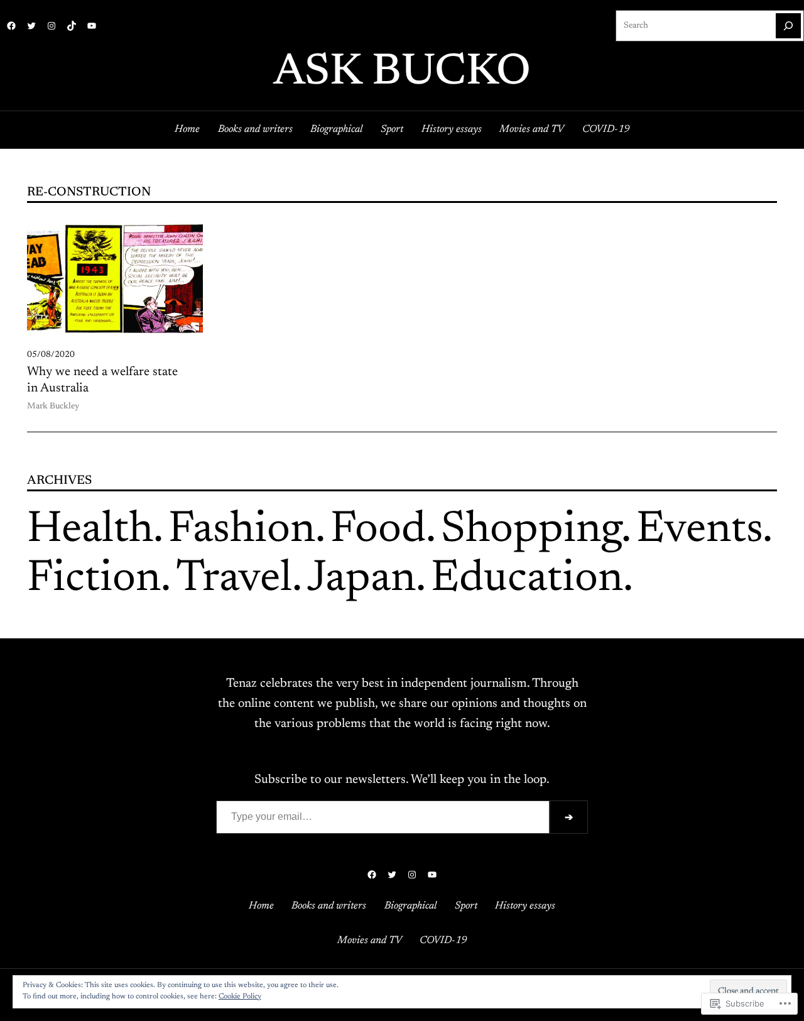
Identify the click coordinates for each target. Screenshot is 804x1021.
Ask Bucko (402, 73)
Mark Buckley (53, 406)
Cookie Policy (240, 996)
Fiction (94, 579)
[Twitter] (31, 26)
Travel (234, 579)
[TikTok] (72, 26)
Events (699, 530)
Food (378, 530)
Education (527, 579)
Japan (361, 579)
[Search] (788, 25)
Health (90, 530)
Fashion (241, 530)
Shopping (531, 530)
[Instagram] (51, 26)
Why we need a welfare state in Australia (102, 380)
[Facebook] (11, 26)
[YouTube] (92, 26)
